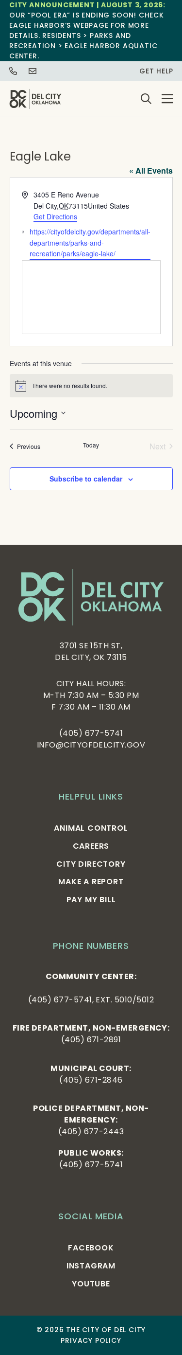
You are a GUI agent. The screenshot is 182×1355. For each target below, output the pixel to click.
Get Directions (55, 216)
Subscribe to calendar (86, 478)
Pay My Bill (91, 899)
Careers (91, 846)
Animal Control (91, 828)
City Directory (90, 864)
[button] (167, 98)
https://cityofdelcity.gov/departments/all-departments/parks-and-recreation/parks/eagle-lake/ (90, 242)
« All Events (151, 170)
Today (91, 445)
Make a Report (90, 881)
